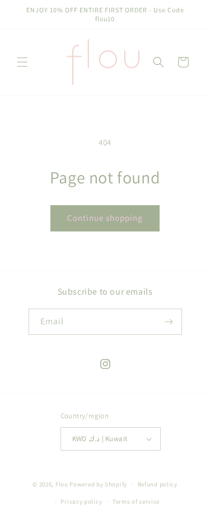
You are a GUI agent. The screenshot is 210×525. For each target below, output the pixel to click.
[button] (22, 62)
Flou (62, 484)
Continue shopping (105, 217)
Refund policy (158, 484)
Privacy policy (81, 501)
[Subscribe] (169, 322)
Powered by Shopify (98, 484)
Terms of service (136, 501)
